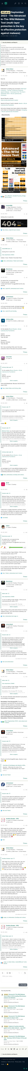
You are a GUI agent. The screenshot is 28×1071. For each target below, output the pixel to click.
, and (10, 311)
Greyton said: (5, 407)
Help (23, 1061)
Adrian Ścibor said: (6, 936)
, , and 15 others (15, 196)
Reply (25, 200)
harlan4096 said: (6, 248)
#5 (26, 303)
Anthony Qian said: (6, 367)
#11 (26, 589)
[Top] (6, 1064)
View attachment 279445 (8, 596)
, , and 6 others (13, 260)
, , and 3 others (16, 721)
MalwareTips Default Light (8, 1059)
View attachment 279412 (8, 254)
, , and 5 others (13, 288)
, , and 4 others (11, 230)
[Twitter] (26, 1068)
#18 (26, 932)
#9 (26, 489)
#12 (26, 631)
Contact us (4, 1061)
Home (2, 1064)
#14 (26, 737)
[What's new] (22, 3)
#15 (26, 789)
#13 (26, 676)
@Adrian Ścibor (5, 431)
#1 (26, 75)
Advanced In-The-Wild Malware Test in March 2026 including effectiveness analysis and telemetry (15, 996)
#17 (26, 854)
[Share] (24, 76)
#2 (26, 214)
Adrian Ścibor (5, 35)
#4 (26, 277)
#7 (26, 363)
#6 (26, 326)
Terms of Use (10, 1061)
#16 (26, 825)
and (8, 661)
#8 (26, 403)
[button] (2, 3)
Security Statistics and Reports (11, 1002)
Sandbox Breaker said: (7, 858)
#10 (26, 532)
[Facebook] (24, 1068)
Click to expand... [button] (14, 380)
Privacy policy (18, 1061)
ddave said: (5, 593)
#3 (26, 245)
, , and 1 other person (15, 962)
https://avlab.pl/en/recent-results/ (9, 100)
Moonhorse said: (6, 536)
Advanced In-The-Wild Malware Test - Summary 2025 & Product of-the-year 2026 (15, 1038)
